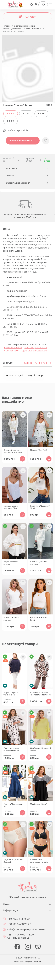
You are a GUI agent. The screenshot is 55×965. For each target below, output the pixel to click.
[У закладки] (45, 140)
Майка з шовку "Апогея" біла (11, 507)
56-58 (41, 113)
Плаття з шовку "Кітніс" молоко (11, 749)
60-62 (10, 121)
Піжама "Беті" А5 (38, 450)
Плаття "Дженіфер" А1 (13, 805)
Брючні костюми (13, 347)
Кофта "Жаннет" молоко (12, 618)
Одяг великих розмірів (34, 350)
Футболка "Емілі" (38, 804)
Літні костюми (11, 350)
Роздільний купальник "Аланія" (39, 860)
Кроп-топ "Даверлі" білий (40, 507)
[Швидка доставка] (14, 671)
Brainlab (38, 962)
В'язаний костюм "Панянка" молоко (13, 451)
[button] (31, 5)
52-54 (26, 113)
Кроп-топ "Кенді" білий (39, 618)
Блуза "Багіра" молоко (11, 562)
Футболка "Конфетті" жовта (40, 749)
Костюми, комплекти (35, 347)
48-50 (10, 113)
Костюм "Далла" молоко (38, 562)
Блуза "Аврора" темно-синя (11, 693)
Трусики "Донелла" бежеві (13, 860)
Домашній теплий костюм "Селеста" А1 (40, 693)
